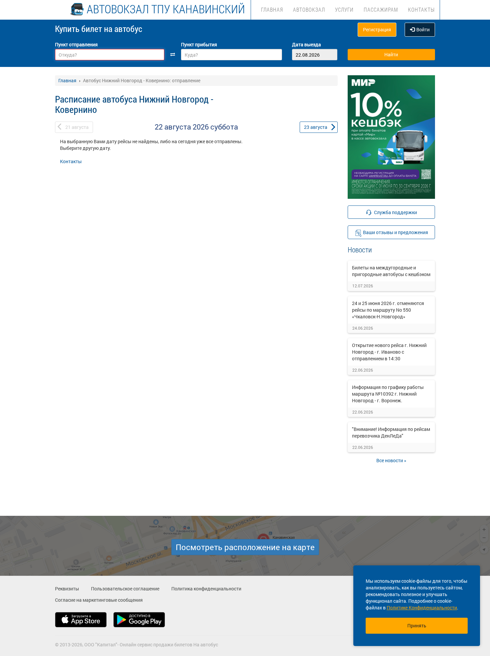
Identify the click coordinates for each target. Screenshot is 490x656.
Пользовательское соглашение (125, 588)
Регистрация (377, 29)
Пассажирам (381, 9)
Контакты (421, 9)
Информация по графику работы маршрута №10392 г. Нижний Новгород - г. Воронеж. (388, 394)
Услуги (344, 9)
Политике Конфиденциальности (422, 607)
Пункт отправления (76, 44)
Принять (416, 625)
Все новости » (391, 460)
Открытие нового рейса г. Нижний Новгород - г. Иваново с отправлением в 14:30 (389, 352)
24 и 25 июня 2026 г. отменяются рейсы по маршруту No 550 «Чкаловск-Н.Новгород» (388, 310)
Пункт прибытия (199, 44)
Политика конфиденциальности (206, 588)
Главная (272, 9)
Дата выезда (306, 44)
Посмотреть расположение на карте (245, 547)
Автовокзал (309, 9)
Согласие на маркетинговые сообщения (99, 600)
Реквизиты (67, 588)
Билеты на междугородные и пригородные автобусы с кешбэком (391, 270)
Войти (423, 29)
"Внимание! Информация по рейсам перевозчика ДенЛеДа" (391, 432)
